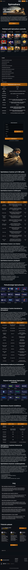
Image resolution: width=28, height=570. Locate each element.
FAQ (2, 80)
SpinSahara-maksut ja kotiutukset (7, 71)
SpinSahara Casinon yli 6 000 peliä (7, 65)
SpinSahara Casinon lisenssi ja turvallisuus (8, 76)
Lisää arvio (22, 528)
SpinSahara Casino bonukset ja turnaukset (8, 69)
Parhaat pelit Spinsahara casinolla (7, 60)
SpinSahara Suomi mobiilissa (6, 74)
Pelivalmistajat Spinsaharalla (6, 67)
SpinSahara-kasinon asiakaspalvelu (7, 78)
